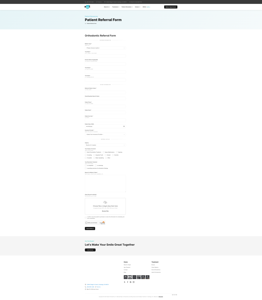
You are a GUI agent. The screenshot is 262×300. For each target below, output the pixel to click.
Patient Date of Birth (89, 124)
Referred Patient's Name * (91, 89)
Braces (153, 264)
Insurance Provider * (91, 131)
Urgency (87, 142)
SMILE (146, 7)
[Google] (130, 282)
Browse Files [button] (105, 211)
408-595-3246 (90, 2)
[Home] (85, 23)
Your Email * (89, 76)
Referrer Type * (88, 44)
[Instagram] (133, 282)
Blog (125, 272)
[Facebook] (127, 282)
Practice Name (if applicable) (91, 60)
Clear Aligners (155, 267)
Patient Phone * (89, 103)
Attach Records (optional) (90, 195)
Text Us (100, 2)
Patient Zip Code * (89, 116)
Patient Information (126, 7)
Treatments (115, 7)
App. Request (127, 267)
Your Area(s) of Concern (90, 149)
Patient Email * (88, 110)
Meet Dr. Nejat (127, 264)
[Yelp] (124, 282)
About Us (106, 7)
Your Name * (91, 52)
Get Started (90, 250)
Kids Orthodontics (156, 269)
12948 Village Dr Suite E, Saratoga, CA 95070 (98, 284)
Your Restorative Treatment (91, 162)
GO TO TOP (174, 294)
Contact (137, 7)
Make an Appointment (171, 7)
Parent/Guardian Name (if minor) (92, 96)
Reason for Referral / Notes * (94, 173)
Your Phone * (89, 68)
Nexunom (161, 296)
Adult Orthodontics (156, 272)
